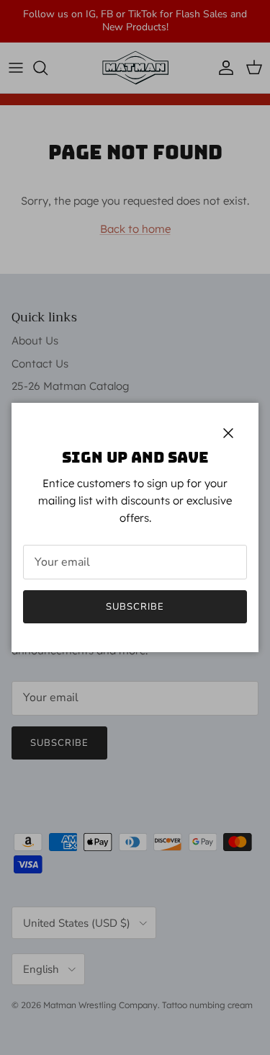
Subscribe (135, 606)
